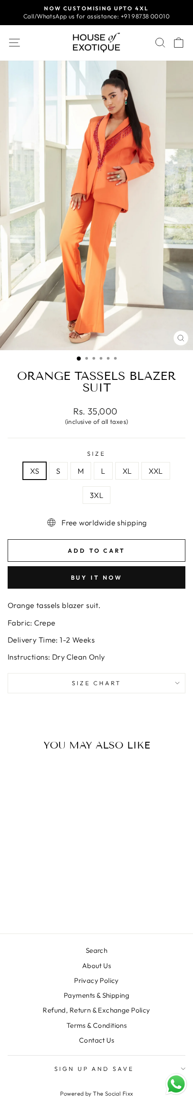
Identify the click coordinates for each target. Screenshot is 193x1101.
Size (96, 453)
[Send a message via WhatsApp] (176, 1084)
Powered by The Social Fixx (96, 1093)
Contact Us (96, 1040)
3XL (96, 495)
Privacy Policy (96, 980)
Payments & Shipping (96, 995)
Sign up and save (94, 1068)
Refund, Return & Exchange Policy (96, 1010)
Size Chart (97, 683)
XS (34, 471)
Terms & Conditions (96, 1025)
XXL (155, 471)
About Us (96, 965)
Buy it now (97, 577)
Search (96, 950)
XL (127, 471)
